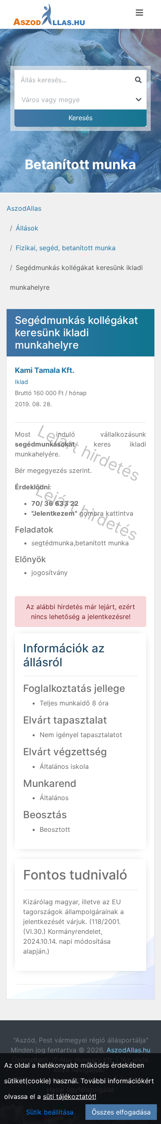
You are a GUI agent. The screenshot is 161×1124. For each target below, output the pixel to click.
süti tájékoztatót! (69, 1096)
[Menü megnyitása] (139, 13)
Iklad (21, 381)
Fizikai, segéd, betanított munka (66, 248)
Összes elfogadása (121, 1112)
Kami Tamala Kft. (44, 370)
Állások (27, 228)
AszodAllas (24, 208)
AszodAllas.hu (128, 1050)
